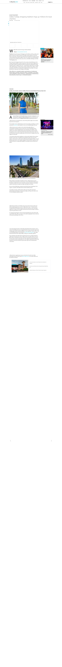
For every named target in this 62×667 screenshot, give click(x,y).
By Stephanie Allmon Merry (12, 92)
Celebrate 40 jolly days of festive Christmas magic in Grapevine (37, 270)
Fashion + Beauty (32, 2)
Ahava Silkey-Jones (25, 256)
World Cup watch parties (29, 232)
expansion (16, 125)
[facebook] (48, 2)
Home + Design (28, 2)
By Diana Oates (11, 20)
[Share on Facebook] (8, 21)
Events (39, 2)
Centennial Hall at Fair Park (22, 51)
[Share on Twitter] (8, 23)
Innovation (36, 2)
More (41, 2)
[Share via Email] (8, 25)
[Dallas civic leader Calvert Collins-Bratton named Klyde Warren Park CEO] (24, 104)
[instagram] (50, 2)
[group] (12, 46)
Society (24, 2)
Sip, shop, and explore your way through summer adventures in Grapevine (37, 263)
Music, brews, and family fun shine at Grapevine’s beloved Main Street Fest (38, 267)
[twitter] (49, 2)
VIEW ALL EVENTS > (50, 134)
